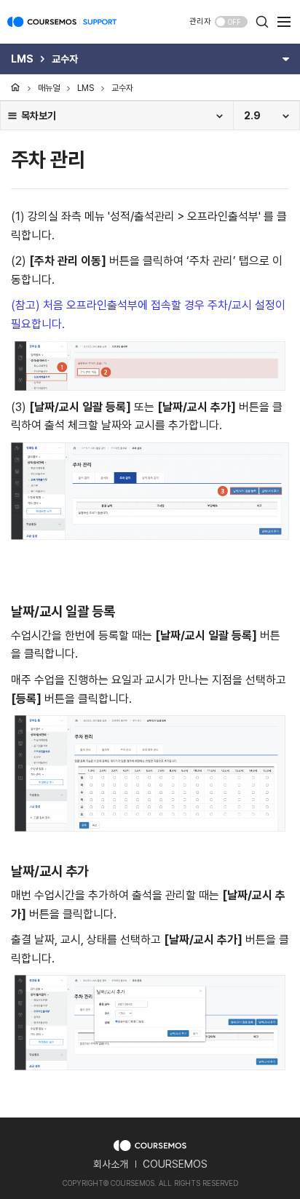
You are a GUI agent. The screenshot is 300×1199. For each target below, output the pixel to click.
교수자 (122, 88)
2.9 (252, 116)
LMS (85, 88)
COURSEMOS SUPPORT (62, 29)
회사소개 (110, 1164)
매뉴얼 (49, 88)
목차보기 (38, 116)
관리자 (200, 21)
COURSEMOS (175, 1164)
